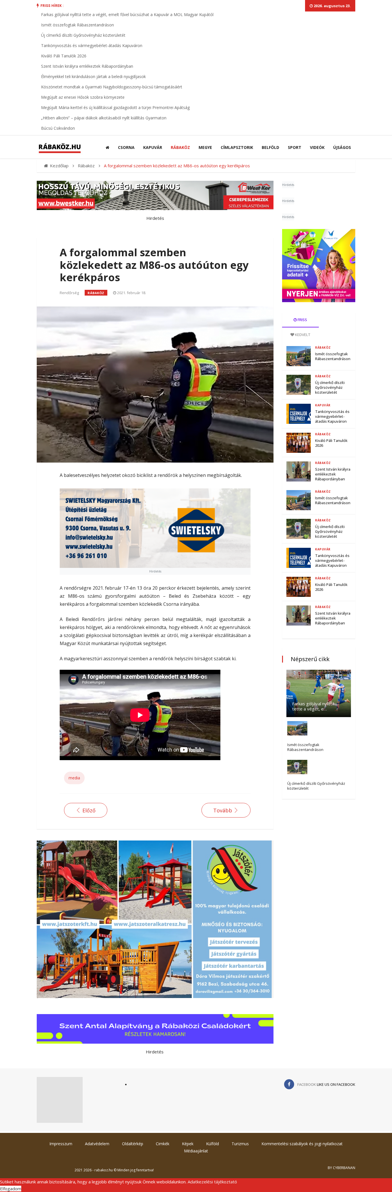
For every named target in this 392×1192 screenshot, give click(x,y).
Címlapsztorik (237, 147)
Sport (294, 147)
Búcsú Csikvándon (58, 128)
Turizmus (240, 1143)
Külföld (212, 1143)
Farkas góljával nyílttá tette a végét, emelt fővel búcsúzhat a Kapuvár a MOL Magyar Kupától (127, 14)
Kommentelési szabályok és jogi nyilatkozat (302, 1143)
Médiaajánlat (196, 1151)
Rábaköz (180, 147)
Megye (205, 147)
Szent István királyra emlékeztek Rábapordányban (87, 66)
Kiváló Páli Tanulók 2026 (63, 56)
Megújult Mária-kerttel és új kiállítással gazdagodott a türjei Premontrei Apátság (115, 107)
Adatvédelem (97, 1143)
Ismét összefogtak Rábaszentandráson (77, 25)
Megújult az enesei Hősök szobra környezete (83, 97)
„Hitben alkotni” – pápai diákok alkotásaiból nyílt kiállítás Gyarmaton (103, 118)
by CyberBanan (341, 1167)
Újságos (342, 147)
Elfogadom (10, 1188)
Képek (187, 1143)
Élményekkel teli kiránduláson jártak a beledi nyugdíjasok (93, 76)
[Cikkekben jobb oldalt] (318, 265)
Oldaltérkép (132, 1143)
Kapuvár (152, 147)
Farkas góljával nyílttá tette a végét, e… (313, 706)
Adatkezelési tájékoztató (212, 1182)
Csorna (126, 147)
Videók (317, 147)
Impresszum (60, 1143)
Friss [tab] (302, 319)
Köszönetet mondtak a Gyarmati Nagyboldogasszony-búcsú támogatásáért (111, 87)
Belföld (270, 147)
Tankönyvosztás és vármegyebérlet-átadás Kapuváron (91, 45)
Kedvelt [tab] (302, 334)
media (74, 778)
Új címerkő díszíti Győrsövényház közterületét (83, 35)
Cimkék (162, 1143)
